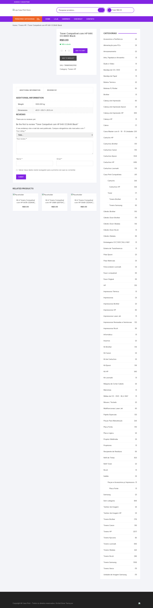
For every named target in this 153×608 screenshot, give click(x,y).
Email (59, 159)
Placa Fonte (113, 488)
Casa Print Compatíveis (112, 174)
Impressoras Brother (111, 304)
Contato (90, 19)
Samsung (107, 495)
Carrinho (66, 19)
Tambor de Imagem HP (112, 513)
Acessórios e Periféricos (113, 39)
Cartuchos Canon (110, 150)
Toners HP (22, 25)
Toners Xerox (108, 568)
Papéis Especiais (110, 415)
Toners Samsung (115, 205)
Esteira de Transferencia (112, 248)
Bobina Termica (109, 82)
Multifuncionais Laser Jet (113, 408)
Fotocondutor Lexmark (112, 267)
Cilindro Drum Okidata (111, 224)
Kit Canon (107, 353)
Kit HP (105, 371)
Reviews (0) (52, 90)
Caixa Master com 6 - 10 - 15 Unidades (118, 131)
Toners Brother (115, 199)
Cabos (106, 125)
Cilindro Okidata (109, 236)
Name (19, 159)
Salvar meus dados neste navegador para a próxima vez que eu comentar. (47, 170)
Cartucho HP (108, 138)
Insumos (106, 341)
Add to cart (80, 50)
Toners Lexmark (109, 544)
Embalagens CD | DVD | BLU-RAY (116, 242)
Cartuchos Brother (110, 144)
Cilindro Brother (109, 211)
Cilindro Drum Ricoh (111, 230)
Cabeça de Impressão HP (113, 113)
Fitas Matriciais (109, 261)
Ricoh (105, 470)
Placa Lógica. (108, 433)
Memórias (107, 390)
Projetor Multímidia (110, 439)
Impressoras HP (109, 310)
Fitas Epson (107, 254)
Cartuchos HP (108, 162)
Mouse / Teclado (110, 402)
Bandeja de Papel (110, 76)
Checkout (78, 19)
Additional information (30, 90)
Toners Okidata (109, 550)
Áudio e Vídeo (108, 64)
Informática (107, 334)
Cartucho (111, 181)
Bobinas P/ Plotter (110, 88)
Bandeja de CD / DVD (111, 70)
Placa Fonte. (108, 427)
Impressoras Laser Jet (112, 316)
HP (104, 285)
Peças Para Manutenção (112, 421)
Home (47, 19)
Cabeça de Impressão (112, 101)
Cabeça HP (107, 119)
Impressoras (108, 298)
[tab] (30, 90)
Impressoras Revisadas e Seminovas (117, 322)
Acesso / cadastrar (22, 2)
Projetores (107, 445)
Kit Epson (107, 365)
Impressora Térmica (111, 291)
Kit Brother (107, 347)
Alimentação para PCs (112, 45)
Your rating (21, 131)
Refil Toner (107, 464)
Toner (110, 193)
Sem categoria (109, 501)
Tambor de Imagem (111, 507)
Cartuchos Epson (110, 156)
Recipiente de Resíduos (112, 451)
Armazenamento (109, 51)
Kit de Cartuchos (109, 359)
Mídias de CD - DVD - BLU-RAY (115, 396)
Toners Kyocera (109, 538)
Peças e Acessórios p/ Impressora (121, 482)
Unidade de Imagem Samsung (115, 575)
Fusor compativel (110, 273)
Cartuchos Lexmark (111, 168)
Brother (106, 94)
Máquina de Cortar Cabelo (113, 384)
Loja (56, 19)
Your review (21, 139)
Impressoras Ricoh (110, 328)
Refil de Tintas (109, 458)
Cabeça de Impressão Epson (114, 107)
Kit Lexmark (108, 378)
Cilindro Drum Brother (111, 218)
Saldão (106, 476)
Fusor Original (108, 279)
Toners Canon (108, 525)
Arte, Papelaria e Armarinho (113, 58)
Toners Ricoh (108, 556)
